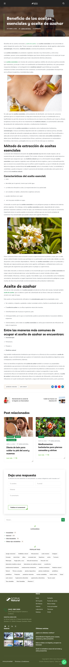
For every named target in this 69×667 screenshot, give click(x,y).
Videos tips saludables (14, 541)
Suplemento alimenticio (21, 578)
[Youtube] (5, 626)
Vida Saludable (11, 440)
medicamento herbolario (12, 567)
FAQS (49, 612)
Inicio (37, 598)
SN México (39, 604)
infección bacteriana (32, 560)
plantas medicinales (44, 571)
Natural (8, 571)
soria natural (23, 386)
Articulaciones (35, 554)
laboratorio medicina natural (13, 564)
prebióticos (55, 571)
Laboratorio (39, 609)
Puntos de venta (52, 601)
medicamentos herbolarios (29, 567)
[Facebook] (8, 626)
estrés (49, 557)
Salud (61, 574)
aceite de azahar (9, 292)
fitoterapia (8, 560)
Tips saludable (10, 581)
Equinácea (41, 557)
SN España (39, 601)
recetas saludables (42, 574)
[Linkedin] (12, 626)
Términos (50, 609)
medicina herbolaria (44, 567)
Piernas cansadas (17, 571)
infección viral (44, 560)
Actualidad (10, 437)
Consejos (8, 557)
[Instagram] (15, 626)
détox (23, 557)
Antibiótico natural (23, 554)
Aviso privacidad (52, 606)
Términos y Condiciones (22, 661)
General (18, 437)
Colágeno (54, 554)
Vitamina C (30, 581)
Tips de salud (51, 578)
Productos (17, 574)
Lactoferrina (47, 564)
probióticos (9, 574)
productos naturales (11, 386)
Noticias (38, 612)
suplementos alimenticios (38, 578)
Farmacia (55, 557)
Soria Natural (26, 29)
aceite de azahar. (31, 44)
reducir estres (53, 574)
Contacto (50, 598)
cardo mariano (45, 554)
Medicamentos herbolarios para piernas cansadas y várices (50, 447)
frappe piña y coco (19, 560)
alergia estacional (10, 554)
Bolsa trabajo (51, 604)
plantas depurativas (30, 571)
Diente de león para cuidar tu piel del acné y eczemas (17, 450)
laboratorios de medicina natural (32, 564)
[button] (64, 3)
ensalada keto (32, 557)
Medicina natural (56, 567)
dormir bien (16, 557)
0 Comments (37, 29)
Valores (38, 606)
